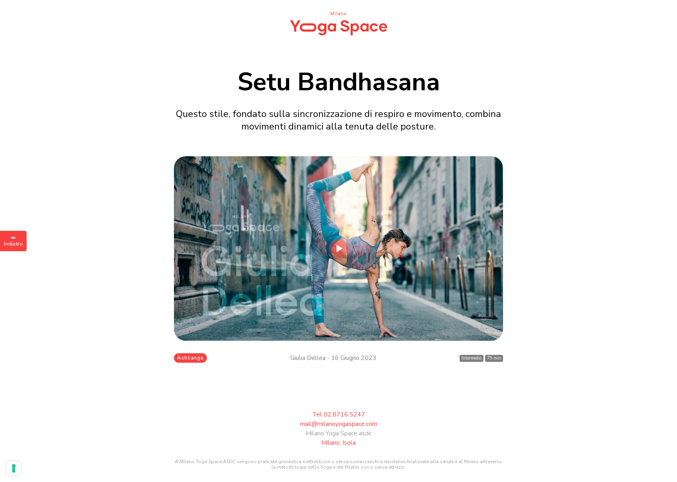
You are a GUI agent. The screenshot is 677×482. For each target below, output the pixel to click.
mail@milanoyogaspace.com (338, 424)
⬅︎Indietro (13, 241)
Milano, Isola (338, 442)
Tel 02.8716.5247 (338, 414)
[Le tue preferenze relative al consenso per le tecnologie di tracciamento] (13, 468)
